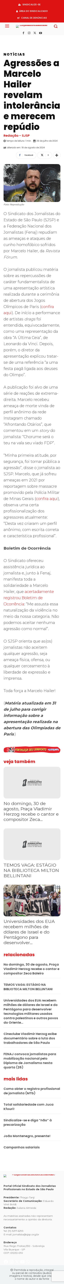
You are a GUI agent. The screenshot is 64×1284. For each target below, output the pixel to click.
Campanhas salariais (22, 1147)
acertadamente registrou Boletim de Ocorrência (29, 597)
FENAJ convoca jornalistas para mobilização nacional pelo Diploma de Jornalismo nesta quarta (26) (30, 1060)
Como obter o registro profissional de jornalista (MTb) (32, 1090)
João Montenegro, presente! (27, 1136)
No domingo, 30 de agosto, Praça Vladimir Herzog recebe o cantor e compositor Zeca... (31, 811)
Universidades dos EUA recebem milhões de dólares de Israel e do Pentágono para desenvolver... (29, 932)
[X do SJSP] (17, 38)
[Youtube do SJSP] (23, 38)
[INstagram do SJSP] (12, 38)
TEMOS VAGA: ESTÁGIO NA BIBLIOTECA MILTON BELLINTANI (31, 870)
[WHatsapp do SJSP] (28, 38)
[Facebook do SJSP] (6, 38)
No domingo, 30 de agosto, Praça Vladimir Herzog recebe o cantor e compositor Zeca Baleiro (31, 968)
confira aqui (47, 498)
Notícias (14, 54)
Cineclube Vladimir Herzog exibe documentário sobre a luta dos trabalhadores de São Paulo (30, 1038)
